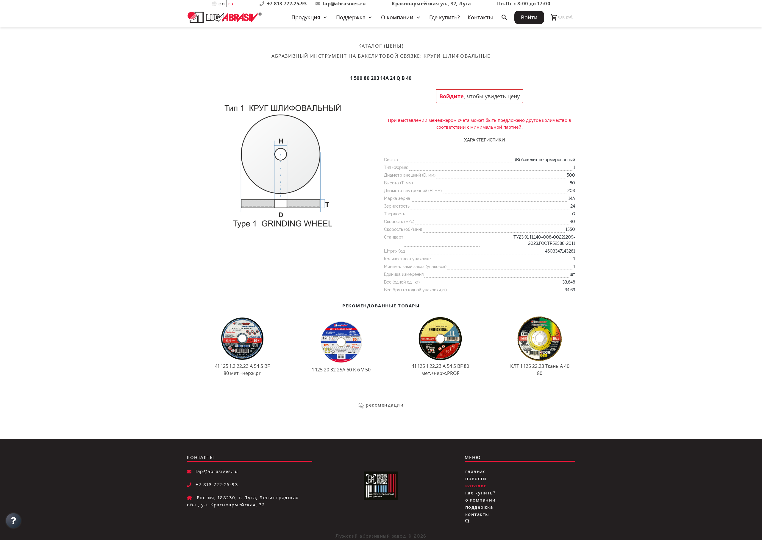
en (221, 4)
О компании (480, 500)
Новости (476, 478)
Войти (529, 17)
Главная (475, 471)
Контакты (480, 17)
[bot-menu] (467, 521)
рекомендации (385, 405)
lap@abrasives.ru (344, 3)
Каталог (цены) (381, 46)
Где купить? (444, 17)
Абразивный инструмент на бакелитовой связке (345, 56)
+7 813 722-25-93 (287, 3)
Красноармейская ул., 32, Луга (431, 3)
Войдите (451, 96)
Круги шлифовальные (457, 56)
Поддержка (479, 507)
